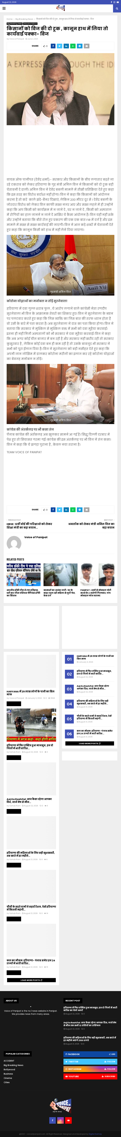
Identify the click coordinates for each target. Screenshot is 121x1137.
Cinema (8, 1078)
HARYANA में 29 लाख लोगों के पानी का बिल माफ (30, 693)
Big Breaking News (14, 23)
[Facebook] (52, 1120)
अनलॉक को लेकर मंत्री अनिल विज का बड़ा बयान (91, 525)
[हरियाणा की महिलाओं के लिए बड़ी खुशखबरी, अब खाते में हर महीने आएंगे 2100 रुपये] (31, 832)
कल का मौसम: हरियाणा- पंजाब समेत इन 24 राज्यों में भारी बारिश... (31, 962)
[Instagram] (60, 1120)
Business (8, 1073)
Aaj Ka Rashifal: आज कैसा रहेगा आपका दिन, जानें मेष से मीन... (29, 800)
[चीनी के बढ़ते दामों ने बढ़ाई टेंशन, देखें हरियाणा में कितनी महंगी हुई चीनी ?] (31, 886)
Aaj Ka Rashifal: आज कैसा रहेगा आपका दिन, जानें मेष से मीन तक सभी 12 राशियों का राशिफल (89, 1024)
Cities (7, 1082)
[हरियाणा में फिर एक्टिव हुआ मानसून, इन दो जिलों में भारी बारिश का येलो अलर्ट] (31, 725)
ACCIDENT (9, 1060)
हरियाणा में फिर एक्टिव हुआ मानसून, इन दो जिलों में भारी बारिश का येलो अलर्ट (90, 1009)
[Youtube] (68, 1120)
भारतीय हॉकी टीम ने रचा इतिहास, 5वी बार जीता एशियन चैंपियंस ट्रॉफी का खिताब (23, 593)
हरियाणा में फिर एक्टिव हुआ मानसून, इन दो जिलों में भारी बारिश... (30, 747)
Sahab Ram (15, 752)
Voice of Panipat (16, 39)
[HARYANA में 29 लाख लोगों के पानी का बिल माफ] (31, 671)
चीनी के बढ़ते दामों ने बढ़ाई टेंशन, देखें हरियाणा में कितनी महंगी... (31, 908)
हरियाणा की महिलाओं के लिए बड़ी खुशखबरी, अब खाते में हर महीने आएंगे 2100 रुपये (89, 1039)
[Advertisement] (60, 153)
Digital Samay (95, 1134)
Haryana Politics (30, 23)
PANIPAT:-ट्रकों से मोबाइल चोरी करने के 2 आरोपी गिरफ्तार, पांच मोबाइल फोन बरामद (95, 593)
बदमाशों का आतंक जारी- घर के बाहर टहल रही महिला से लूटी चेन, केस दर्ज (59, 593)
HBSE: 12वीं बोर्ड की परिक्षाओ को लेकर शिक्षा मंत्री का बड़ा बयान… (29, 525)
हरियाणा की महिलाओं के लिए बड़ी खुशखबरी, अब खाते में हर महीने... (31, 854)
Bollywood (9, 1069)
